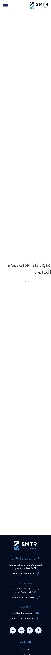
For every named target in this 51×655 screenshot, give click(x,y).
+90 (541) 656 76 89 (23, 618)
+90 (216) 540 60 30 (23, 573)
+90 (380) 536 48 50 (23, 597)
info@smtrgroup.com (22, 613)
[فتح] (5, 5)
